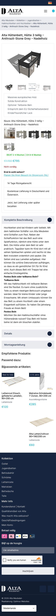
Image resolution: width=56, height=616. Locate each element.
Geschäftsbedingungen (13, 520)
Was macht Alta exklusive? (15, 515)
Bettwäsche (8, 491)
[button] (49, 64)
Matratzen (7, 486)
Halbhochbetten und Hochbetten (16, 23)
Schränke (6, 477)
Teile (4, 495)
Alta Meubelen (8, 20)
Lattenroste (7, 482)
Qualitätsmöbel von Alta (14, 511)
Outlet (5, 463)
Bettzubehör (8, 473)
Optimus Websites (21, 601)
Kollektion (21, 20)
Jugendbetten (33, 20)
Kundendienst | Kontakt (13, 506)
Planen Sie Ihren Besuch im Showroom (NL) (26, 175)
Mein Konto (7, 525)
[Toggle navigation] (45, 11)
